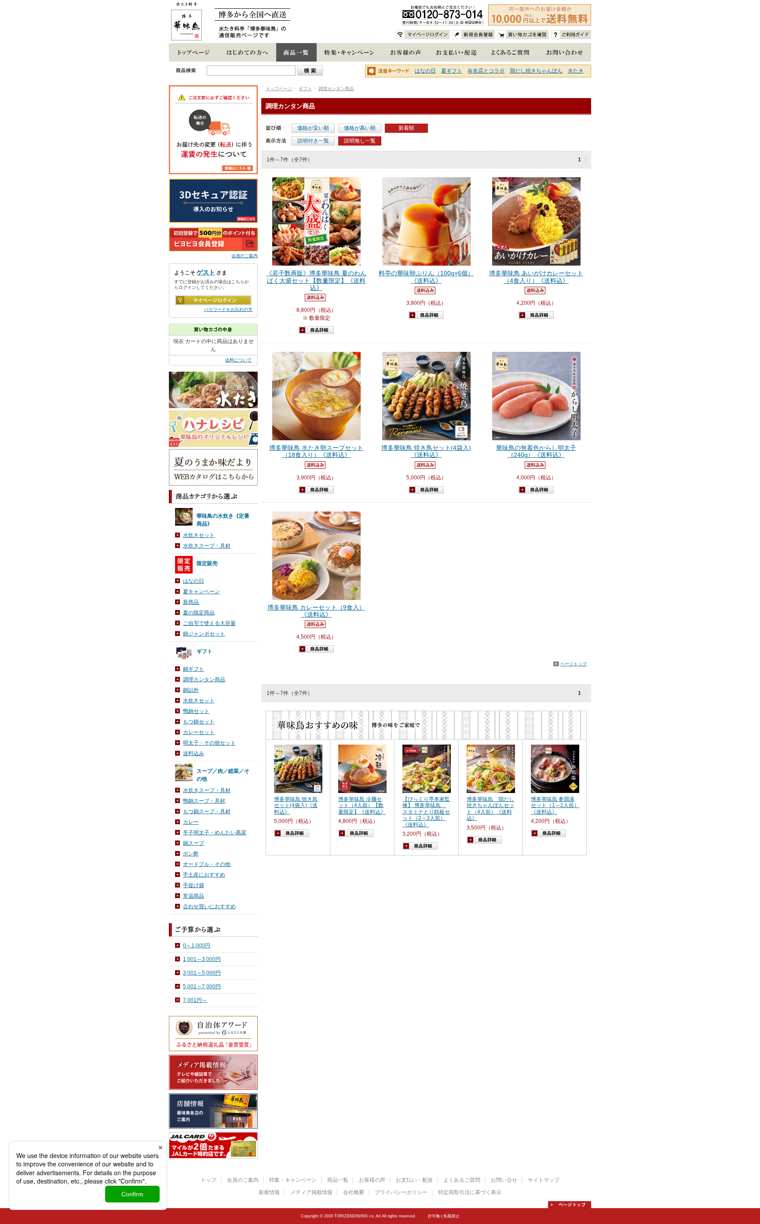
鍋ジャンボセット (204, 634)
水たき (576, 71)
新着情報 (269, 1192)
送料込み (193, 753)
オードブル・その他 (206, 864)
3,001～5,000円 (202, 973)
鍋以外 (191, 690)
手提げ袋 (193, 885)
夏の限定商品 (199, 613)
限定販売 (207, 563)
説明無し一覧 (360, 141)
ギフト (305, 88)
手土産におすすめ (204, 875)
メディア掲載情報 (311, 1192)
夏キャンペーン (201, 591)
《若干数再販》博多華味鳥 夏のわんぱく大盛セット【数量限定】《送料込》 (316, 280)
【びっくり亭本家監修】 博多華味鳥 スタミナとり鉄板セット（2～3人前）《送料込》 (426, 812)
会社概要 (353, 1192)
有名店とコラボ (486, 71)
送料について (238, 360)
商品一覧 (337, 1180)
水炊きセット (199, 535)
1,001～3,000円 (202, 959)
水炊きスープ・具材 (206, 546)
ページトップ (573, 663)
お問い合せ (504, 1180)
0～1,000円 (196, 946)
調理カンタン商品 (336, 88)
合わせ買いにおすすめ (209, 906)
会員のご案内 (244, 255)
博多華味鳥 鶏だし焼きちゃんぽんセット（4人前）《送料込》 (490, 808)
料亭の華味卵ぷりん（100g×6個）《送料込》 (426, 277)
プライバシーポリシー (401, 1192)
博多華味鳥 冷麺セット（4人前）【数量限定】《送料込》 (362, 805)
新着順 (406, 128)
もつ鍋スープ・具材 (206, 811)
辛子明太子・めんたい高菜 (214, 832)
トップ (208, 1180)
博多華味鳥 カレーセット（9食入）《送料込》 (316, 611)
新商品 (191, 602)
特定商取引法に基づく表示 (469, 1192)
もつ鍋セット (199, 722)
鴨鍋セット (196, 711)
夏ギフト (451, 71)
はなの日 (425, 71)
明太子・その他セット (209, 743)
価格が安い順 (313, 128)
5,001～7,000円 (202, 986)
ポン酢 (191, 854)
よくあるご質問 (461, 1180)
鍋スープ (193, 843)
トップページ (279, 88)
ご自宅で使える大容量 (209, 623)
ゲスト (206, 272)
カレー (191, 822)
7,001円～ (195, 1000)
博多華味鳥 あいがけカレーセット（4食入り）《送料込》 (536, 277)
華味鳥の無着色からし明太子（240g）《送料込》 (536, 451)
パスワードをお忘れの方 (228, 309)
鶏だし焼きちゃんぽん (536, 71)
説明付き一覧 (313, 141)
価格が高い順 (360, 128)
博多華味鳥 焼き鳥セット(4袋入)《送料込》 (426, 451)
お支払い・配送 (414, 1180)
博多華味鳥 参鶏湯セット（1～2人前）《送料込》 (555, 805)
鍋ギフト (193, 669)
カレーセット (199, 732)
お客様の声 (372, 1180)
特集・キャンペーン (293, 1180)
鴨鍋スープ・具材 (204, 801)
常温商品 (193, 896)
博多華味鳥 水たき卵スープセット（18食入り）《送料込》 (316, 451)
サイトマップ (543, 1180)
